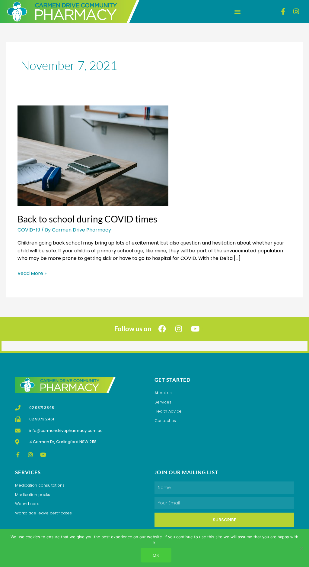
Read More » (32, 273)
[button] (237, 11)
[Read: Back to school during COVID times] (93, 155)
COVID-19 (29, 229)
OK (156, 555)
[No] (301, 548)
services (28, 472)
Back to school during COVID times (87, 218)
